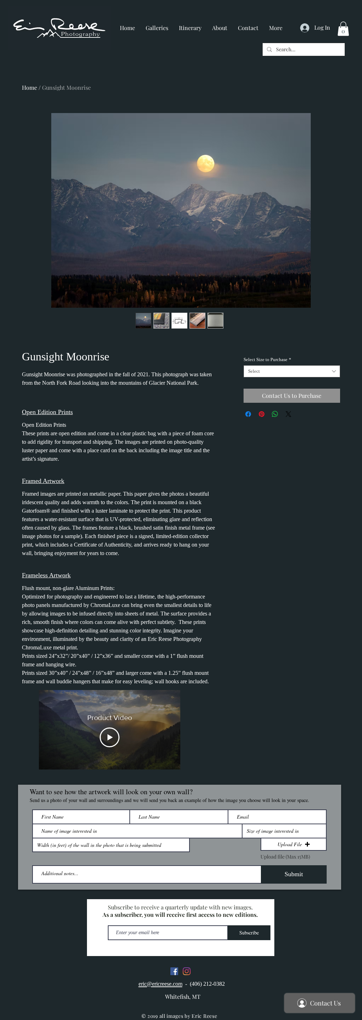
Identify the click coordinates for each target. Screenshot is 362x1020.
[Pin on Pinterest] (261, 414)
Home (29, 87)
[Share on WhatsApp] (275, 414)
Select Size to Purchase (267, 359)
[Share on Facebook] (248, 414)
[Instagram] (187, 971)
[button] (343, 29)
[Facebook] (174, 971)
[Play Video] (109, 737)
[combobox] (292, 371)
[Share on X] (288, 414)
